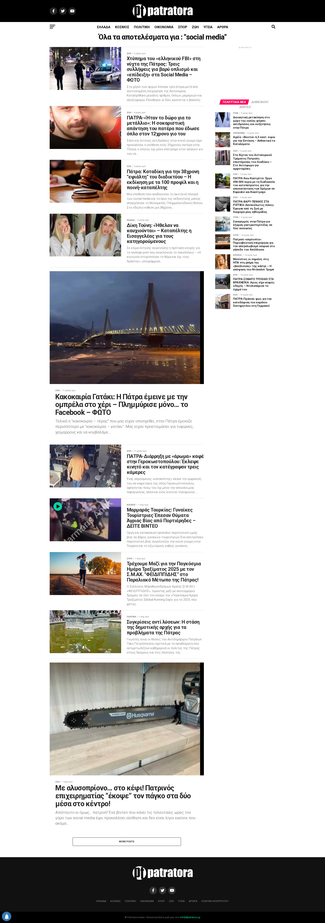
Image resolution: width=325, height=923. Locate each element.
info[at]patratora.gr (190, 917)
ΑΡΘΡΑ (222, 27)
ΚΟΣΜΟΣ (122, 27)
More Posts (126, 841)
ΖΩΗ (195, 27)
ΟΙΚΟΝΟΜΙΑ (163, 27)
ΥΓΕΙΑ (208, 27)
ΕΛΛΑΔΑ (103, 27)
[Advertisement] (245, 72)
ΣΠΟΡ (182, 27)
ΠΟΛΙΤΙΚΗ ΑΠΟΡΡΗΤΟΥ (215, 901)
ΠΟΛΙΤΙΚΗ (142, 27)
